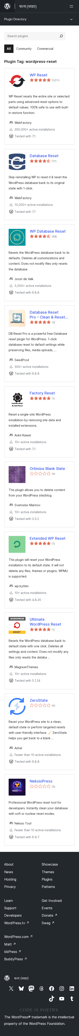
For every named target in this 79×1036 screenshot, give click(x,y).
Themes (48, 872)
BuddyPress (15, 959)
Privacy (10, 887)
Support (10, 908)
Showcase (50, 864)
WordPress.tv (16, 923)
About (8, 864)
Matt (10, 944)
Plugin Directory (15, 19)
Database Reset (44, 156)
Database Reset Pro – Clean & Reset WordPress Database (49, 315)
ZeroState (39, 700)
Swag (48, 923)
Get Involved (52, 900)
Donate (50, 915)
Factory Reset (42, 393)
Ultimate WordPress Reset (45, 621)
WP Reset (38, 75)
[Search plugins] (61, 36)
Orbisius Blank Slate (47, 468)
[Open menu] (72, 6)
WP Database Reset (48, 231)
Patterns (48, 887)
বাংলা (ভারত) (21, 978)
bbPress (12, 952)
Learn (8, 900)
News (8, 872)
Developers (13, 915)
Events (47, 908)
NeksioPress (41, 781)
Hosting (10, 879)
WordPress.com (18, 937)
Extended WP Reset (48, 538)
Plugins (47, 879)
